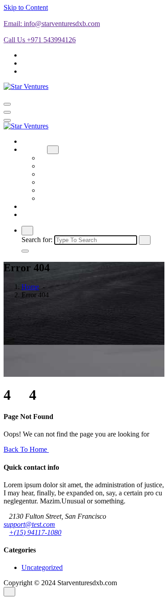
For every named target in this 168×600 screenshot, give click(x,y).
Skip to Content (26, 7)
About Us (35, 206)
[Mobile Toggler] (53, 150)
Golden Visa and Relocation (79, 190)
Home (30, 141)
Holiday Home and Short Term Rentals (94, 166)
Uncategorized (42, 567)
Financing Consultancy (72, 182)
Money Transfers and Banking (82, 174)
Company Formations (70, 158)
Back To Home (26, 449)
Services (33, 149)
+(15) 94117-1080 (35, 532)
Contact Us (37, 214)
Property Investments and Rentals (86, 198)
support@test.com (29, 524)
